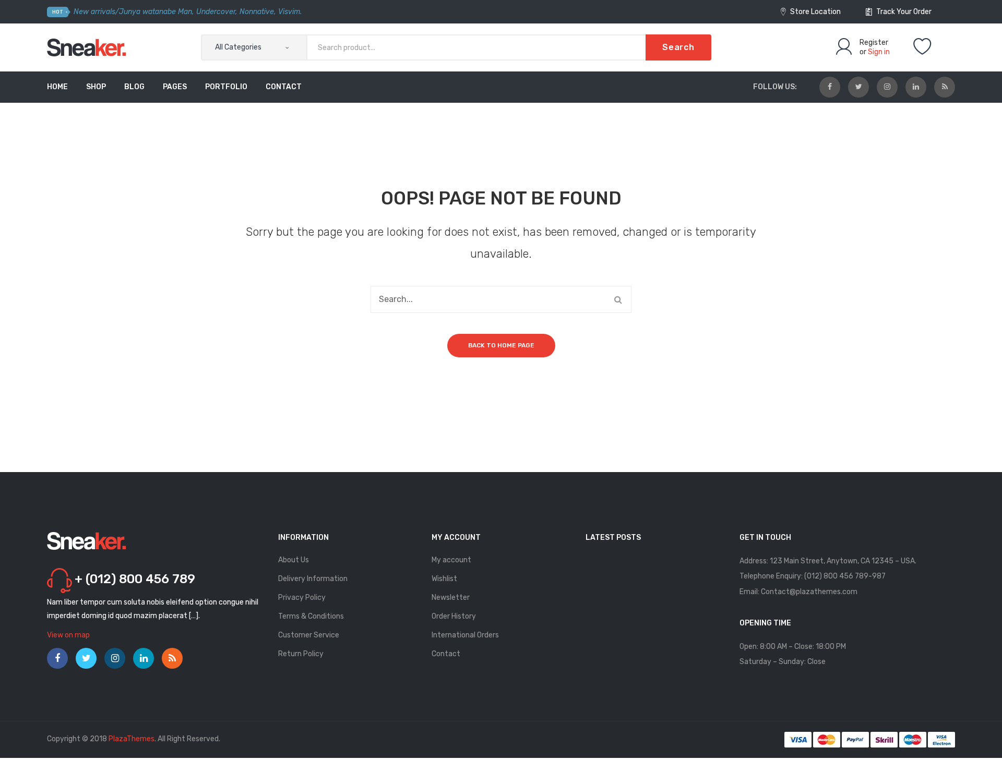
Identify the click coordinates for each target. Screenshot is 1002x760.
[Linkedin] (915, 87)
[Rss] (944, 87)
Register (874, 42)
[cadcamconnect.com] (87, 47)
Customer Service (308, 635)
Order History (454, 616)
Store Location (815, 11)
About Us (293, 560)
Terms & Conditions (311, 616)
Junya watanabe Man (155, 11)
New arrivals (94, 11)
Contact (446, 653)
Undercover (215, 11)
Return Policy (301, 653)
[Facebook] (829, 87)
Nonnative (257, 11)
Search (678, 47)
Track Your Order (903, 11)
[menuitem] (57, 87)
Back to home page (501, 345)
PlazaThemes (131, 738)
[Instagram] (887, 87)
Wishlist (444, 578)
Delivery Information (313, 578)
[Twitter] (858, 87)
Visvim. (290, 11)
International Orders (465, 635)
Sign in (879, 51)
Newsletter (451, 597)
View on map (68, 635)
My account (451, 560)
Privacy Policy (302, 597)
